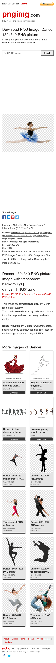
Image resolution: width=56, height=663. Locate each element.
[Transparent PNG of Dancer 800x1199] (14, 505)
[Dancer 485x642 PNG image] (14, 598)
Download (14, 392)
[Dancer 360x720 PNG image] (41, 458)
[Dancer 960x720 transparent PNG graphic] (14, 458)
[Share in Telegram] (8, 217)
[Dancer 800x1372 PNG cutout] (14, 552)
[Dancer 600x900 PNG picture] (41, 505)
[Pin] (12, 217)
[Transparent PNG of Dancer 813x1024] (41, 598)
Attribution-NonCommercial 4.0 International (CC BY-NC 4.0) (23, 226)
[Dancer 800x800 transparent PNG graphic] (41, 552)
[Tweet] (17, 217)
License (15, 638)
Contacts (8, 642)
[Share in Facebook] (4, 217)
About (6, 638)
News (22, 638)
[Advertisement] (28, 86)
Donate (31, 638)
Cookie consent (43, 638)
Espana (24, 3)
